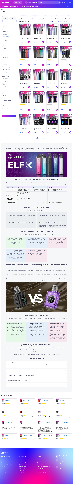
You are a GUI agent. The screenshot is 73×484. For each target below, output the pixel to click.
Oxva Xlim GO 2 (37, 83)
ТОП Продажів (35, 6)
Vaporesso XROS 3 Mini (38, 60)
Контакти (39, 470)
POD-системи (4, 460)
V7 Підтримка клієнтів (63, 468)
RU (67, 6)
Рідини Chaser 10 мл (23, 462)
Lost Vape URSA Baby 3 (52, 128)
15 (39, 59)
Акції (40, 6)
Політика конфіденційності (42, 472)
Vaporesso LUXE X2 (45, 412)
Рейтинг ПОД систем (5, 472)
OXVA (30, 238)
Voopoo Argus (22, 468)
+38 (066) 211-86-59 (63, 461)
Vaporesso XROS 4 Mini (63, 435)
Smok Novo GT (62, 400)
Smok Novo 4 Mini (8, 412)
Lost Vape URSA (22, 475)
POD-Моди (3, 462)
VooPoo (50, 238)
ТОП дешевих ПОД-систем (6, 475)
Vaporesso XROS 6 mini (24, 38)
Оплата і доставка (41, 464)
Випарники (28, 6)
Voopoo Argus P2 (8, 422)
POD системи (5, 6)
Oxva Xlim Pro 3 (64, 60)
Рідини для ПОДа (4, 459)
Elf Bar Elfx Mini (64, 83)
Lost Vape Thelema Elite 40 (46, 435)
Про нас (39, 459)
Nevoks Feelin (62, 412)
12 (53, 36)
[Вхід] (65, 2)
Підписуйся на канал (63, 466)
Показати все (5, 36)
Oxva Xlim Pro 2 (8, 435)
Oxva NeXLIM (7, 400)
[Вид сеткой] (58, 21)
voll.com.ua (29, 482)
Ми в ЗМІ (39, 460)
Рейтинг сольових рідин (5, 473)
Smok (29, 250)
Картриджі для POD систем (19, 6)
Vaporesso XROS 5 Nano (66, 38)
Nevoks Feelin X (26, 422)
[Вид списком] (60, 21)
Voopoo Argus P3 (65, 128)
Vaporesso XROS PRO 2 (52, 60)
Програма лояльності (41, 468)
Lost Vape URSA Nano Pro (28, 435)
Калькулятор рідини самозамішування (45, 475)
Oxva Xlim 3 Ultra (51, 83)
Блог (44, 6)
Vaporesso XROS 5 (24, 60)
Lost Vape (12, 250)
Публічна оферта (40, 474)
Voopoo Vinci (21, 470)
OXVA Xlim (21, 477)
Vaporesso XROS (22, 466)
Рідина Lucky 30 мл (23, 464)
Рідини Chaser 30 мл (23, 460)
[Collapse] (9, 116)
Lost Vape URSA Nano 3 (24, 128)
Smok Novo (21, 474)
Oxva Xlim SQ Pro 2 (24, 83)
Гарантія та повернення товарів (43, 466)
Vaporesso (10, 238)
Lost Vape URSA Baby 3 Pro (38, 129)
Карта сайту (39, 477)
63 (51, 138)
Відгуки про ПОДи (52, 21)
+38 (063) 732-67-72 (63, 463)
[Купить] (29, 42)
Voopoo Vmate (22, 472)
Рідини (10, 6)
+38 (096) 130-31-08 (32, 2)
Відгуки (38, 462)
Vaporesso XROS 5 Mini (52, 38)
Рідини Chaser (22, 459)
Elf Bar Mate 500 (26, 400)
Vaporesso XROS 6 (37, 38)
